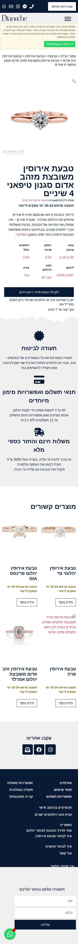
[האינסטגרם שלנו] (18, 6)
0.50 (48, 257)
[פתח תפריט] (67, 19)
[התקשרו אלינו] (32, 6)
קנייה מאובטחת (21, 796)
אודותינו (66, 783)
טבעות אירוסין (35, 56)
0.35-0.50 (66, 257)
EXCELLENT (65, 275)
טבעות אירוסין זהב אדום (35, 200)
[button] (74, 81)
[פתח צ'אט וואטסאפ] (10, 934)
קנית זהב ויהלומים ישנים (53, 814)
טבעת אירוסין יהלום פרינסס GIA (23, 573)
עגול (26, 275)
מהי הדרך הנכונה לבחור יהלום (49, 830)
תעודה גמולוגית (21, 789)
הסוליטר (21, 234)
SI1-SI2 (46, 277)
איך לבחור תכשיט (59, 846)
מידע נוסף (66, 602)
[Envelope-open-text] (27, 749)
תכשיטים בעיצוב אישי (55, 807)
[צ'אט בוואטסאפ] (4, 6)
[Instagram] (50, 749)
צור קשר (65, 853)
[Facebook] (39, 749)
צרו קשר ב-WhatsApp (60, 44)
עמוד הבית (68, 56)
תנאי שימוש (63, 789)
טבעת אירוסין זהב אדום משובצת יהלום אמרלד (19, 674)
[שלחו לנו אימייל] (11, 6)
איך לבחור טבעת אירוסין (54, 836)
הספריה (66, 825)
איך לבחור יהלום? (62, 866)
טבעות (52, 56)
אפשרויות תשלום (59, 796)
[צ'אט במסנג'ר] (25, 6)
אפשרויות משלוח (20, 783)
